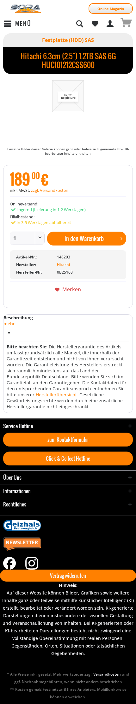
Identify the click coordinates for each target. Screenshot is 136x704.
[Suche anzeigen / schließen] (79, 23)
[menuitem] (17, 23)
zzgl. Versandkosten (49, 190)
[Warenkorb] (126, 23)
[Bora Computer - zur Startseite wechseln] (26, 8)
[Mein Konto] (110, 23)
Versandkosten (107, 674)
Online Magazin (110, 8)
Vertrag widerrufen (68, 575)
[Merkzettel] (95, 23)
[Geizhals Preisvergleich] (68, 525)
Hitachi (63, 264)
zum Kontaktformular (68, 439)
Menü (23, 23)
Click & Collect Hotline (68, 458)
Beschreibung (18, 318)
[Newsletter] (68, 544)
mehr (9, 324)
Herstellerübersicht (56, 395)
